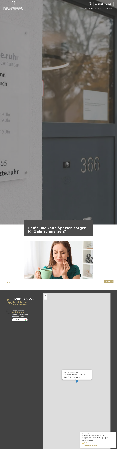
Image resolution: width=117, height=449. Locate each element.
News (102, 9)
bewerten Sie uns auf (18, 320)
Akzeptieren (90, 445)
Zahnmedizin (93, 9)
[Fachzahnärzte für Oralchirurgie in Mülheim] (13, 9)
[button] (77, 381)
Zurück (9, 282)
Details (86, 443)
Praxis (84, 9)
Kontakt (109, 9)
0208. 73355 (105, 3)
